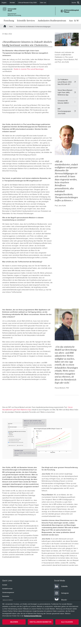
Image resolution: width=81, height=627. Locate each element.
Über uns (43, 2)
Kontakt (12, 2)
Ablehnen (14, 622)
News (11, 26)
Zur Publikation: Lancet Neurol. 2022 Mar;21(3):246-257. (65, 82)
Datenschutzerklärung (32, 616)
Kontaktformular (7, 588)
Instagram (65, 593)
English (4, 2)
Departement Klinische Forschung (14, 14)
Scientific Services (26, 20)
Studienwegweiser (8, 592)
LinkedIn (64, 586)
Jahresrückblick (7, 600)
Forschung (9, 20)
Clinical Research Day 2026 (27, 2)
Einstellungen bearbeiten (40, 622)
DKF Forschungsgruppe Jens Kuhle (64, 111)
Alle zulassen (67, 622)
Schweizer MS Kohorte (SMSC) (63, 102)
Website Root (5, 26)
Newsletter (5, 596)
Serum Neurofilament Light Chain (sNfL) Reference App (65, 92)
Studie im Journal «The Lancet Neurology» (29, 69)
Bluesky (64, 600)
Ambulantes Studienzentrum (52, 20)
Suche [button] (74, 2)
